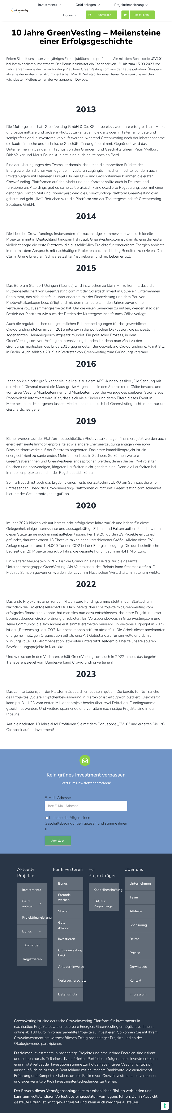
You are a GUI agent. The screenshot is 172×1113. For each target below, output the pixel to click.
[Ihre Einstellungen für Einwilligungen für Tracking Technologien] (165, 1106)
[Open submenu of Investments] (39, 890)
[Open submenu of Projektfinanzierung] (39, 917)
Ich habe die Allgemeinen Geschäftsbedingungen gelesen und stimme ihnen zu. (86, 823)
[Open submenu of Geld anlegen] (39, 904)
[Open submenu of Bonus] (39, 931)
